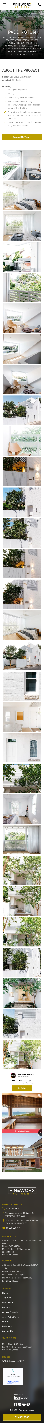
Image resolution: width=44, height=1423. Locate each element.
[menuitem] (22, 1293)
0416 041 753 (15, 1246)
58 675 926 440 (13, 1228)
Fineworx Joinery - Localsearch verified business (13, 1376)
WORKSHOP (7, 1261)
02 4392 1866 (12, 1208)
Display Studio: (12, 1220)
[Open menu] (4, 5)
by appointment (24, 1278)
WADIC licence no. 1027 (13, 1361)
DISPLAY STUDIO (9, 1236)
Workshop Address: (13, 1213)
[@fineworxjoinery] (13, 1075)
